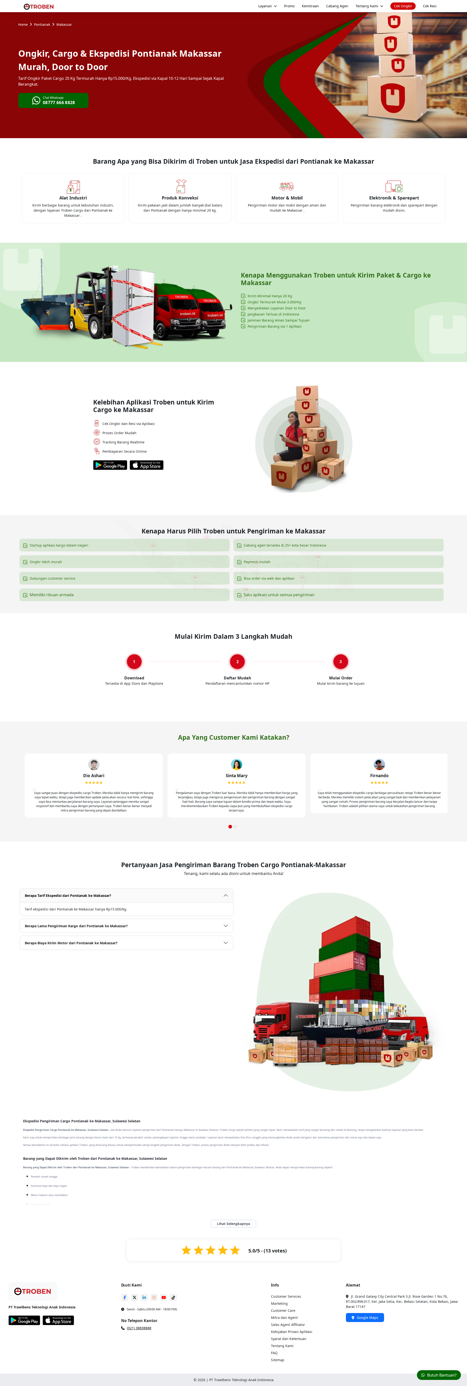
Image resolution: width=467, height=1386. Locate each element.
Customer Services (286, 1296)
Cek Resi (430, 6)
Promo (289, 6)
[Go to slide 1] (230, 826)
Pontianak (42, 24)
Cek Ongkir (403, 6)
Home (23, 24)
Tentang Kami (367, 6)
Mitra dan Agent (284, 1317)
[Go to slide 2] (235, 826)
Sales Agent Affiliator (288, 1324)
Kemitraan (310, 6)
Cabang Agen (337, 6)
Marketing (279, 1303)
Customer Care (283, 1310)
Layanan (265, 6)
